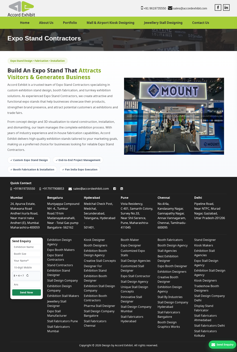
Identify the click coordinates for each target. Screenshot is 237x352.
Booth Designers (95, 245)
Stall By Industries (170, 297)
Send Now (26, 292)
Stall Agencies (167, 251)
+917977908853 (53, 189)
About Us (46, 23)
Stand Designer (205, 240)
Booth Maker (130, 240)
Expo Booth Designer (172, 266)
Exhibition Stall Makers (63, 296)
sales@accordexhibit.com (189, 8)
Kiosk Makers (203, 245)
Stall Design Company (62, 280)
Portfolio (70, 23)
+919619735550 (24, 189)
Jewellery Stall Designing (163, 23)
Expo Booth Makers (61, 250)
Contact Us (200, 23)
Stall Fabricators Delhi (209, 326)
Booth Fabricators (170, 240)
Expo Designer (131, 245)
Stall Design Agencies (136, 261)
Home (24, 23)
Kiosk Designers (205, 280)
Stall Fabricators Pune (62, 321)
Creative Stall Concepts (100, 261)
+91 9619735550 (154, 8)
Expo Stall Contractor (135, 276)
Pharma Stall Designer (99, 306)
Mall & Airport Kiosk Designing (110, 23)
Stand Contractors (60, 265)
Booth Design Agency (173, 245)
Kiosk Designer (94, 240)
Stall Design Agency (134, 282)
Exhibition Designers (172, 272)
